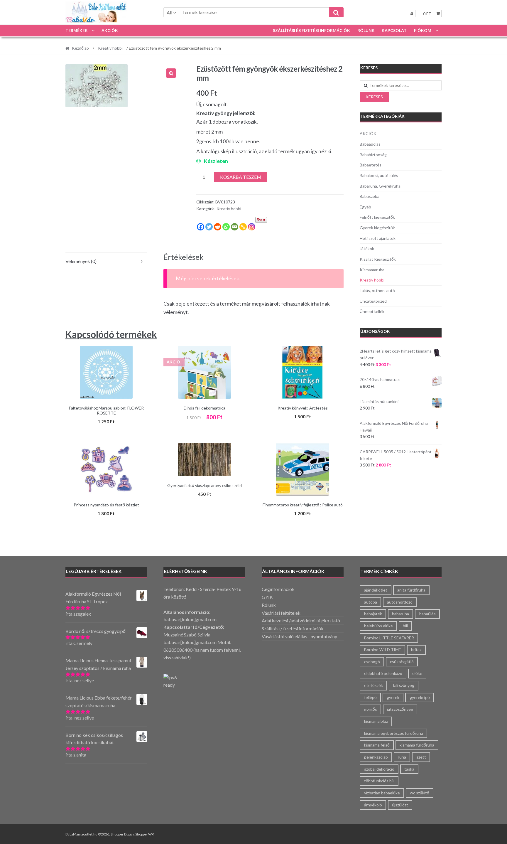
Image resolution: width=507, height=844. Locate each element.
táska (409, 768)
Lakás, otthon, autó (377, 290)
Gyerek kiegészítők (377, 227)
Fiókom (422, 30)
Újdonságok (375, 331)
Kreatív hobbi (110, 48)
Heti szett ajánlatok (378, 238)
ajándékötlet (375, 589)
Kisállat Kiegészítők (378, 259)
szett (421, 756)
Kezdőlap (80, 48)
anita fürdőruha (411, 589)
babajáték (373, 613)
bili (405, 625)
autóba (370, 601)
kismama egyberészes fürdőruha (393, 733)
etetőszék (373, 685)
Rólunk (366, 30)
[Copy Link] (243, 226)
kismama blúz (376, 721)
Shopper (117, 834)
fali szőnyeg (403, 685)
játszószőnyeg (400, 709)
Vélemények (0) (81, 261)
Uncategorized (373, 301)
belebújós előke (378, 625)
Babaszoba (369, 196)
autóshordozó (400, 601)
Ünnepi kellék (372, 311)
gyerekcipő (420, 697)
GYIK (267, 597)
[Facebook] (200, 226)
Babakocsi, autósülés (379, 175)
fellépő (370, 697)
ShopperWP (144, 834)
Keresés (374, 96)
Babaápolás (370, 143)
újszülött (400, 804)
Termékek (76, 30)
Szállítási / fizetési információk (293, 628)
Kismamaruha (372, 269)
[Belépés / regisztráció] (411, 13)
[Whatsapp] (226, 226)
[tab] (106, 261)
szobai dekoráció (379, 768)
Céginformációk (278, 589)
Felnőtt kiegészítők (377, 217)
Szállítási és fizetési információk (311, 30)
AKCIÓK (110, 30)
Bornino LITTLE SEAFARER (389, 637)
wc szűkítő (419, 792)
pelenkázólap (376, 756)
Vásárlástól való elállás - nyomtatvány (299, 636)
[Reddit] (217, 226)
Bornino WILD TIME (382, 649)
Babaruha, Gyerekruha (380, 185)
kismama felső (377, 744)
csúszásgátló (402, 661)
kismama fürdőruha (417, 744)
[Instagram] (251, 226)
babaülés (427, 613)
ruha (402, 756)
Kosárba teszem (240, 177)
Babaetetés (370, 164)
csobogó (372, 661)
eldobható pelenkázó (383, 673)
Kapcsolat (394, 30)
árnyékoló (373, 804)
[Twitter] (209, 226)
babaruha (400, 613)
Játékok (367, 248)
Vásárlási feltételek (281, 613)
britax (416, 649)
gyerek (393, 697)
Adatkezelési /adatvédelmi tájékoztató (301, 620)
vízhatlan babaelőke (382, 792)
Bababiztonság (373, 154)
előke (417, 673)
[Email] (234, 226)
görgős (370, 709)
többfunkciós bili (379, 780)
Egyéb (365, 206)
